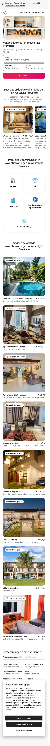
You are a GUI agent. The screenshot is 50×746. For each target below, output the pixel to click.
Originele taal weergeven (15, 5)
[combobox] (24, 59)
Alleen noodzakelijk (24, 724)
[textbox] (13, 68)
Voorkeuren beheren (24, 730)
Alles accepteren (24, 718)
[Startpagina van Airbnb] (5, 12)
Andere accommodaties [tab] (12, 657)
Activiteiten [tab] (31, 657)
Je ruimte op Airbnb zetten (32, 12)
